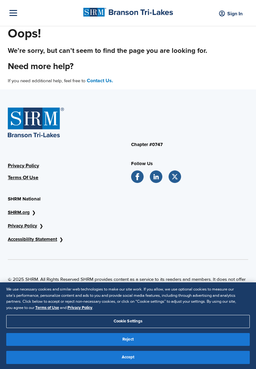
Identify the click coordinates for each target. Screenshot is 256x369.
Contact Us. (100, 80)
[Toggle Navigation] (44, 13)
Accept (128, 357)
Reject (128, 339)
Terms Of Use (23, 177)
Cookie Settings (128, 321)
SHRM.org (19, 212)
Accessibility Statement (32, 239)
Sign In (235, 14)
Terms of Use (47, 307)
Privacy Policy (23, 166)
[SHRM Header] (128, 10)
